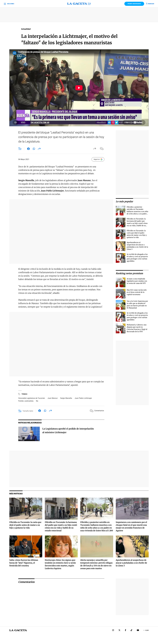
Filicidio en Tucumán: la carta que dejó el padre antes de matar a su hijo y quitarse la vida (25, 525)
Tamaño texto (28, 411)
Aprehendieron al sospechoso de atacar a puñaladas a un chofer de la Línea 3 (131, 563)
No (37, 401)
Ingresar (151, 4)
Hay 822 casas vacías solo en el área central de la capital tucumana (137, 292)
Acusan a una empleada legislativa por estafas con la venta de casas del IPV (137, 281)
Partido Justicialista (25, 401)
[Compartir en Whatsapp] (34, 149)
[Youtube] (138, 630)
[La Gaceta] (78, 3)
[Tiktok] (131, 630)
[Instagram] (113, 630)
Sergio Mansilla (66, 398)
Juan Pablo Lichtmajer (83, 398)
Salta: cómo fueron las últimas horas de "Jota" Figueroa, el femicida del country (23, 563)
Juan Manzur (53, 398)
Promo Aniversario (134, 4)
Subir (147, 630)
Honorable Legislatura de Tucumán (31, 398)
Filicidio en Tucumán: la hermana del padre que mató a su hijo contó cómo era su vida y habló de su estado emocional (137, 223)
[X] (119, 630)
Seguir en (97, 159)
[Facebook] (125, 630)
